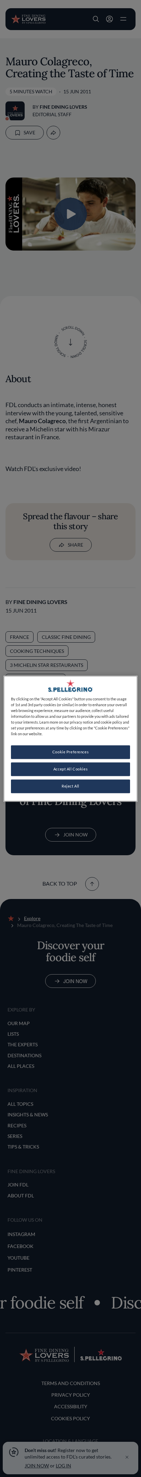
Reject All (70, 786)
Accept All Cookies (70, 769)
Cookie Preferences (70, 752)
